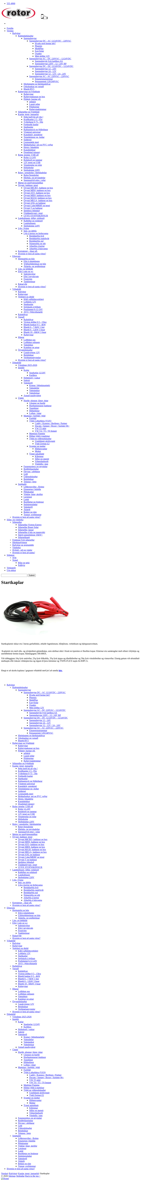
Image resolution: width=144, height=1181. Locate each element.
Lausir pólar (34, 104)
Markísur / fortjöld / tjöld (34, 416)
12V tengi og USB (32, 162)
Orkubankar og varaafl (34, 86)
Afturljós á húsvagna (38, 248)
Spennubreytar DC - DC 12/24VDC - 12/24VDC (51, 66)
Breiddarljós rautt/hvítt (39, 238)
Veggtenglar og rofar (33, 165)
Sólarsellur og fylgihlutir (29, 112)
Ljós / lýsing (23, 228)
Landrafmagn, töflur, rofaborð (31, 218)
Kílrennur (39, 456)
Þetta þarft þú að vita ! (33, 117)
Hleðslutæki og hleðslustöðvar (37, 84)
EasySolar (39, 51)
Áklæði (27, 509)
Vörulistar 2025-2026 (27, 365)
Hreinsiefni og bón (26, 259)
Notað (15, 560)
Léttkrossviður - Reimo (34, 487)
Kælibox (33, 375)
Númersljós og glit (37, 243)
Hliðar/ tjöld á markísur (39, 436)
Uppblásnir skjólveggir (45, 441)
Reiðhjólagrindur (31, 469)
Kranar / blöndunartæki (39, 385)
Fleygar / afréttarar (32, 471)
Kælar (26, 370)
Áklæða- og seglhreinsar (34, 266)
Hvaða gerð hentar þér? (45, 43)
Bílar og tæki (24, 563)
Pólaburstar (34, 107)
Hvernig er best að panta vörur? (32, 253)
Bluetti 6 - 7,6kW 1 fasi (34, 327)
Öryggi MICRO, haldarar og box (38, 188)
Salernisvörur (29, 274)
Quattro (38, 53)
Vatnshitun (28, 345)
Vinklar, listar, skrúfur (33, 494)
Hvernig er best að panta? (23, 552)
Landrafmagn (30, 223)
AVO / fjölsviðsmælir (33, 312)
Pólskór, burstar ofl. (32, 99)
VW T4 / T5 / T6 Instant (46, 431)
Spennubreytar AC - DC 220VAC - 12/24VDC (50, 58)
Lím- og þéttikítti (25, 269)
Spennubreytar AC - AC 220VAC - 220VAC (49, 76)
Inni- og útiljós (30, 231)
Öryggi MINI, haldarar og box (37, 190)
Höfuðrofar (29, 167)
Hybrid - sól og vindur (22, 550)
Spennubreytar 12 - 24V (45, 69)
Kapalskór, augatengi (33, 134)
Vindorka (16, 547)
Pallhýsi (21, 565)
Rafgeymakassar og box (34, 96)
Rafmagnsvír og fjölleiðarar (36, 129)
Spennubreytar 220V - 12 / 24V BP (51, 63)
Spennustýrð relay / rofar (35, 180)
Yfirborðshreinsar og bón (35, 264)
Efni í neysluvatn (31, 276)
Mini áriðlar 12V (42, 56)
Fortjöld (32, 418)
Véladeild (16, 289)
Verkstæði (11, 568)
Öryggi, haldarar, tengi (28, 185)
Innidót (21, 367)
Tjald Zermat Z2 (42, 443)
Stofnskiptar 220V (32, 170)
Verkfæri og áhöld (26, 297)
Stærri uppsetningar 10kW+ (30, 535)
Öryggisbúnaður (25, 350)
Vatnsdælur (34, 388)
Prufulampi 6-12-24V (33, 309)
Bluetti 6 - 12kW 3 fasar (34, 329)
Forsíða (10, 28)
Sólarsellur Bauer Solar (28, 527)
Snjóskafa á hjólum (32, 307)
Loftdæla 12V (30, 302)
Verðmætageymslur (32, 357)
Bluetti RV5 (29, 89)
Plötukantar (29, 492)
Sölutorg (10, 555)
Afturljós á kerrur (37, 246)
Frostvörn (28, 279)
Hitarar (21, 337)
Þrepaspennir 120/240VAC (47, 81)
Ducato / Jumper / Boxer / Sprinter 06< (52, 426)
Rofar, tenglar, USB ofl (28, 155)
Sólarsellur (17, 522)
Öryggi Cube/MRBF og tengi (37, 205)
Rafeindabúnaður (25, 36)
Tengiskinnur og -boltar (34, 137)
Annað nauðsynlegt (32, 395)
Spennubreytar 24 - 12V (45, 71)
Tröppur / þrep (30, 481)
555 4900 (11, 3)
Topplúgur (34, 408)
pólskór (32, 101)
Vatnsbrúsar (34, 393)
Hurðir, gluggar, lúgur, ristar (36, 400)
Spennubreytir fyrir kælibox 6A (49, 61)
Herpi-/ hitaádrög (31, 147)
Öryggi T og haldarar (33, 208)
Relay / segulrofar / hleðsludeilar (32, 172)
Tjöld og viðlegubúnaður (40, 438)
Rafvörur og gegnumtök (23, 545)
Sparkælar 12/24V (37, 373)
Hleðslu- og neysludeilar (34, 177)
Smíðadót (22, 484)
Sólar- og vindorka (15, 519)
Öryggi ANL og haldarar (35, 203)
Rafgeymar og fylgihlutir (29, 91)
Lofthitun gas (29, 340)
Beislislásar (29, 355)
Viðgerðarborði (41, 461)
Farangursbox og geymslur (35, 466)
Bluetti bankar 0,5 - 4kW (35, 324)
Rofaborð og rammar (33, 160)
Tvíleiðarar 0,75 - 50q (33, 122)
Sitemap (12, 1176)
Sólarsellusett (24, 537)
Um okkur (11, 570)
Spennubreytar (30, 38)
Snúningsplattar (30, 504)
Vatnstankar (34, 390)
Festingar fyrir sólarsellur (23, 540)
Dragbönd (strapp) (32, 152)
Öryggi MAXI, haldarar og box (38, 198)
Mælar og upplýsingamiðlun (30, 183)
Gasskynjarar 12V (32, 352)
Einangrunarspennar (44, 79)
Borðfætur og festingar (34, 502)
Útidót (21, 398)
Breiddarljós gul (36, 241)
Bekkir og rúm (30, 512)
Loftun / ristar (35, 413)
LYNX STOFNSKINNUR (36, 215)
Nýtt (14, 557)
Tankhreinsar (29, 281)
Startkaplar (28, 127)
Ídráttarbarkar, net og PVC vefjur (38, 145)
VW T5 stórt (40, 428)
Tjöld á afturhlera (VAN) (40, 421)
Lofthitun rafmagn (32, 342)
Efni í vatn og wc (25, 271)
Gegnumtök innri (31, 142)
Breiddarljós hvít (36, 236)
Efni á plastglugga (32, 261)
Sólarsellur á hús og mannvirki (31, 532)
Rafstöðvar (23, 314)
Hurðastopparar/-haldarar (40, 405)
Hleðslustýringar (19, 542)
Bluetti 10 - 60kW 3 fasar (35, 332)
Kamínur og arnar (31, 347)
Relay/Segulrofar (31, 175)
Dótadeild (16, 362)
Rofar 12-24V (30, 157)
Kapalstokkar (29, 150)
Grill (26, 474)
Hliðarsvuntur (41, 449)
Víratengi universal (32, 132)
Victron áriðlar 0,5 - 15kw (35, 322)
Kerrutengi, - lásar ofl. (28, 251)
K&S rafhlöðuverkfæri (34, 299)
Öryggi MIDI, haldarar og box (37, 195)
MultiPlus (39, 48)
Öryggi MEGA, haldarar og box (38, 200)
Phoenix (38, 46)
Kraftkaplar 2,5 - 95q (33, 119)
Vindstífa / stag (41, 464)
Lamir (26, 499)
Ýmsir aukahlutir (36, 454)
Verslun (10, 31)
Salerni (27, 380)
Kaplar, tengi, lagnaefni (28, 114)
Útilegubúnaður (31, 476)
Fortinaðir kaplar (31, 124)
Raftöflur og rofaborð (33, 221)
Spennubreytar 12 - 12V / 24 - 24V (50, 74)
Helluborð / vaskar (32, 378)
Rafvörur (16, 33)
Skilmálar (20, 1176)
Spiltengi (28, 139)
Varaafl (21, 317)
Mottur (38, 451)
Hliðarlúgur (34, 411)
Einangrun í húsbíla (32, 489)
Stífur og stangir (42, 459)
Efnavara (16, 256)
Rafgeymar (28, 94)
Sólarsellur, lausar (26, 530)
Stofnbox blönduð (32, 210)
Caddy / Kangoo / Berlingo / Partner (51, 423)
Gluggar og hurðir (37, 403)
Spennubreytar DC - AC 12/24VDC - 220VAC (50, 41)
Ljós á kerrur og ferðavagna (36, 233)
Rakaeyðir (22, 284)
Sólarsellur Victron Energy (30, 525)
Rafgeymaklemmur (37, 109)
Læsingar (28, 497)
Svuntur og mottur (37, 446)
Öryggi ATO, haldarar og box (37, 193)
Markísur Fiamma (37, 433)
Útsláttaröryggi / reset (33, 213)
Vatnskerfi (28, 383)
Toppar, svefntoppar (32, 514)
